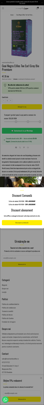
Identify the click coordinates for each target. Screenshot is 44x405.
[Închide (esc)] (40, 180)
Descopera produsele (22, 223)
